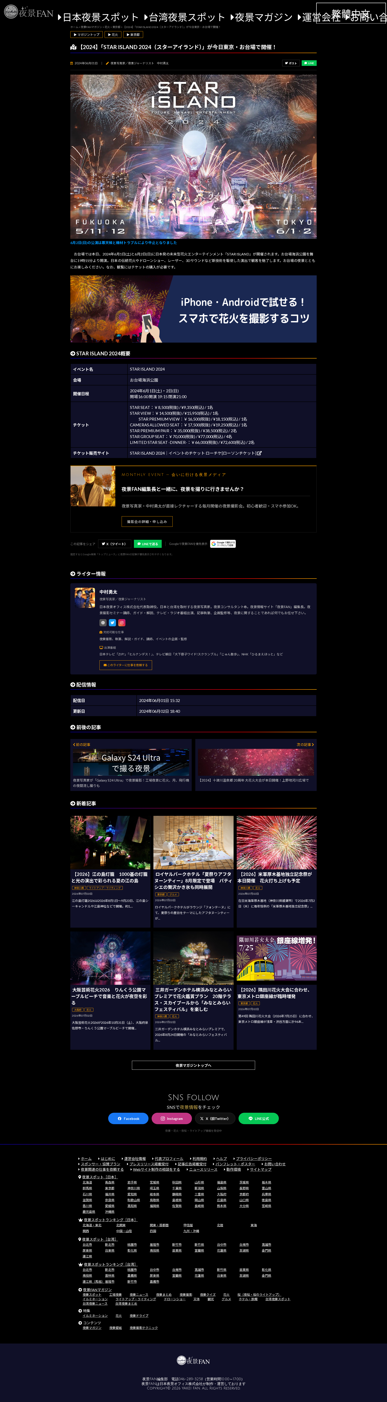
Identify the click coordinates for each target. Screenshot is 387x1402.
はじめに (108, 1158)
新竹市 (177, 1244)
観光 (211, 1299)
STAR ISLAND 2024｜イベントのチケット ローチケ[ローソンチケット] (193, 453)
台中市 (221, 1244)
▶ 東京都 (133, 35)
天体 (197, 1299)
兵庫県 (266, 1194)
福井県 (109, 1194)
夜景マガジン (264, 17)
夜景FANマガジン (97, 1290)
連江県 (87, 1256)
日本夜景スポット (100, 17)
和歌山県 (133, 1200)
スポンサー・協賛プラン (100, 1164)
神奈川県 (133, 1188)
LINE (311, 63)
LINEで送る (150, 544)
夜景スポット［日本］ (100, 1177)
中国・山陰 (124, 1231)
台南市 (244, 1244)
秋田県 (177, 1182)
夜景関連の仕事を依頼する (102, 1169)
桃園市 (132, 1244)
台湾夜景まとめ (126, 1303)
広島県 (221, 1200)
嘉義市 (154, 1281)
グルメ (226, 1299)
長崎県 (199, 1206)
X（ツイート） (116, 544)
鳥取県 (154, 1200)
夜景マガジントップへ (193, 1065)
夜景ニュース (139, 1294)
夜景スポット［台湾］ (100, 1239)
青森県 (109, 1182)
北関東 (121, 1225)
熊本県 (221, 1206)
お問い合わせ (275, 1164)
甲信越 (188, 1225)
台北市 (87, 1244)
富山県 (266, 1188)
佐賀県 (177, 1206)
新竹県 (199, 1244)
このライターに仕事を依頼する (127, 665)
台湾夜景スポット (187, 17)
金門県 (266, 1250)
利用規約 (200, 1158)
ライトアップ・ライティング (136, 1299)
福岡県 (154, 1206)
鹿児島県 (89, 1212)
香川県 (87, 1206)
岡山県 (199, 1200)
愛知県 (132, 1194)
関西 (86, 1231)
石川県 (87, 1194)
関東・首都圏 (159, 1225)
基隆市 (154, 1244)
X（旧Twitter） (218, 1119)
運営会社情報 (135, 1158)
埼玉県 (154, 1188)
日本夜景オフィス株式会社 (181, 1384)
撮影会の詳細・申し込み (147, 522)
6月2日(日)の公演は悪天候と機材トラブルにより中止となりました (123, 242)
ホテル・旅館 (248, 1299)
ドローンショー (175, 1299)
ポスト (293, 63)
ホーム (86, 1158)
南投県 (154, 1250)
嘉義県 (132, 1275)
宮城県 (154, 1182)
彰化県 (132, 1250)
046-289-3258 (190, 1379)
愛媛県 (109, 1206)
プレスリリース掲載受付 (149, 1164)
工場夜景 (115, 1294)
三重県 (199, 1194)
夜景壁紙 (115, 1328)
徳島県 (266, 1200)
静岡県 (177, 1194)
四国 (153, 1231)
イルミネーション (95, 1299)
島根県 (177, 1200)
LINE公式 (262, 1119)
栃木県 (266, 1182)
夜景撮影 (186, 1294)
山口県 (244, 1200)
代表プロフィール (169, 1158)
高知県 (132, 1206)
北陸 (220, 1225)
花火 (226, 1294)
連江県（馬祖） (94, 1281)
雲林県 (109, 1275)
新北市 (109, 1244)
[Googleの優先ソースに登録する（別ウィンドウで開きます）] (223, 544)
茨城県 (244, 1182)
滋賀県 (87, 1200)
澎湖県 (244, 1250)
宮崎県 (266, 1206)
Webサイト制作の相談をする (156, 1169)
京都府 (244, 1194)
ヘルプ (221, 1158)
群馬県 (87, 1188)
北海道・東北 (92, 1225)
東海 (254, 1225)
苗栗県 (177, 1250)
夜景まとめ (164, 1294)
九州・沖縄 (191, 1231)
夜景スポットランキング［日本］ (111, 1220)
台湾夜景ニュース (95, 1303)
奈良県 (109, 1200)
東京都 (109, 1188)
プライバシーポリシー (254, 1158)
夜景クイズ (208, 1294)
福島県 (221, 1182)
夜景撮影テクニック (144, 1328)
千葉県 (177, 1188)
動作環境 (233, 1169)
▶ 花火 (113, 35)
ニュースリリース (203, 1169)
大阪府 (221, 1194)
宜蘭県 (199, 1250)
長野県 (244, 1188)
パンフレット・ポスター (235, 1164)
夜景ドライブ (139, 1316)
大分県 (244, 1206)
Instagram (175, 1119)
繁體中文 (351, 13)
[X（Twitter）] (112, 622)
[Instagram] (121, 622)
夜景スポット (92, 1294)
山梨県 (221, 1188)
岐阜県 (154, 1194)
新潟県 (199, 1188)
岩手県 (132, 1182)
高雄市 (266, 1244)
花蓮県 (221, 1250)
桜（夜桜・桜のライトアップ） (259, 1294)
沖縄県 (109, 1212)
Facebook (131, 1119)
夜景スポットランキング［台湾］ (111, 1264)
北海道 (87, 1182)
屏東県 (87, 1250)
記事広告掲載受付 (192, 1164)
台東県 (109, 1250)
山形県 (199, 1182)
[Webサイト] (103, 622)
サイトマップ (260, 1169)
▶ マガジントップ (86, 35)
